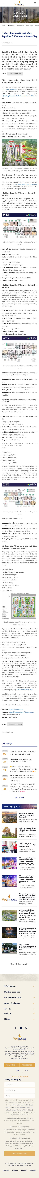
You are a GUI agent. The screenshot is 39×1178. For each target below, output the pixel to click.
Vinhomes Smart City (9, 89)
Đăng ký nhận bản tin (19, 1076)
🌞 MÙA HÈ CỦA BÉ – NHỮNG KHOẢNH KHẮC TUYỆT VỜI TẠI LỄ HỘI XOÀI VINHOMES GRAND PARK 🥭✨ (23, 769)
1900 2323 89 (27, 1065)
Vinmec (24, 1170)
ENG (26, 1071)
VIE (18, 1071)
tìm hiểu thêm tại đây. (25, 690)
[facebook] (15, 1028)
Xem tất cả (19, 798)
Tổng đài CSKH (11, 1065)
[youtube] (21, 1028)
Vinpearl (33, 1170)
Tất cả (3, 25)
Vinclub (15, 1170)
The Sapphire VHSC (15, 73)
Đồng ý (14, 1127)
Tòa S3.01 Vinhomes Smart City (26, 184)
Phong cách (20, 25)
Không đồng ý (25, 1127)
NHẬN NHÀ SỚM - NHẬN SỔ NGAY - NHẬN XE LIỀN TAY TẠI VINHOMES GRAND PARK (22, 778)
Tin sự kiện (29, 25)
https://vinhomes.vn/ (15, 709)
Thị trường (11, 25)
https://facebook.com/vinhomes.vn (21, 712)
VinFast (6, 1170)
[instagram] (26, 1028)
